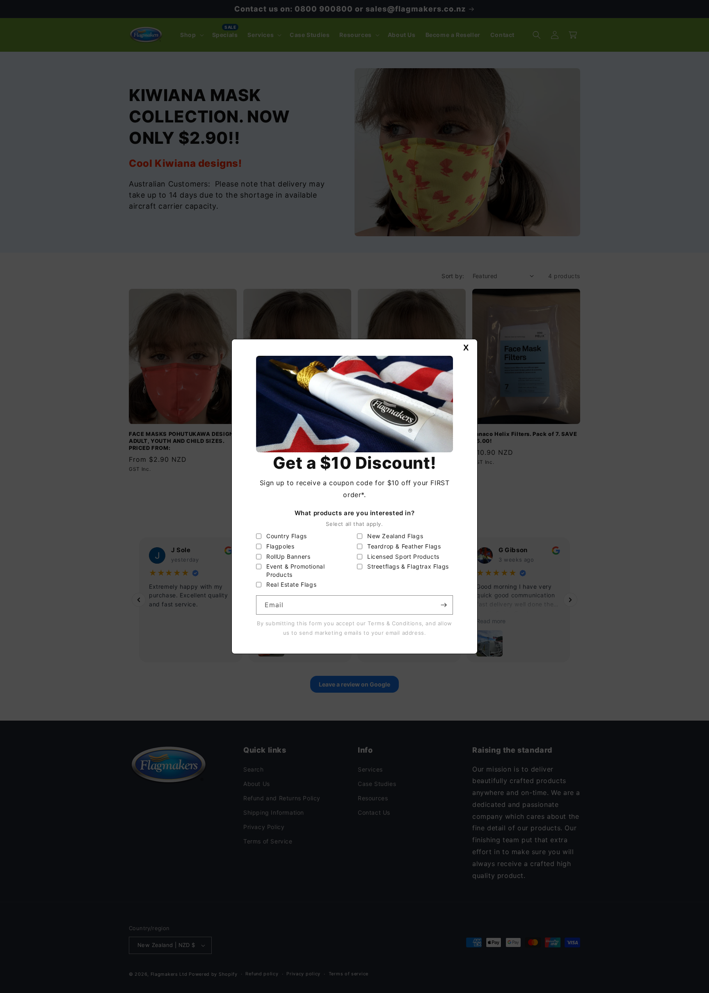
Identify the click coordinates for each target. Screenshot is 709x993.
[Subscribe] (444, 605)
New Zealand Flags (395, 535)
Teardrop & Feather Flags (404, 546)
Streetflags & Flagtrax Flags (408, 566)
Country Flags (286, 535)
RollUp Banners (288, 556)
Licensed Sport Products (403, 556)
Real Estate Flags (291, 584)
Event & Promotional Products (295, 570)
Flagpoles (280, 546)
